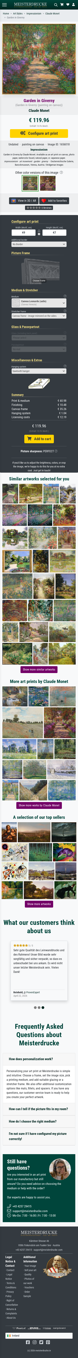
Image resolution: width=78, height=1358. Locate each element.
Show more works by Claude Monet (39, 805)
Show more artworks (39, 904)
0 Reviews (46, 207)
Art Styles (17, 13)
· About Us (10, 1317)
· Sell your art (29, 1270)
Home (6, 13)
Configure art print (41, 133)
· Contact (9, 1270)
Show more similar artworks (39, 669)
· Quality (27, 1274)
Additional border (19, 239)
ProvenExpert (33, 992)
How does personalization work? (31, 1059)
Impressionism (33, 13)
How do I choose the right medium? (33, 1121)
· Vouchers (28, 1287)
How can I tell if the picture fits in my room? (38, 1109)
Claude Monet (52, 13)
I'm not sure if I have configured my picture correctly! (38, 1136)
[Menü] (4, 4)
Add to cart (41, 439)
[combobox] (39, 244)
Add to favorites (56, 200)
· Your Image (29, 1265)
